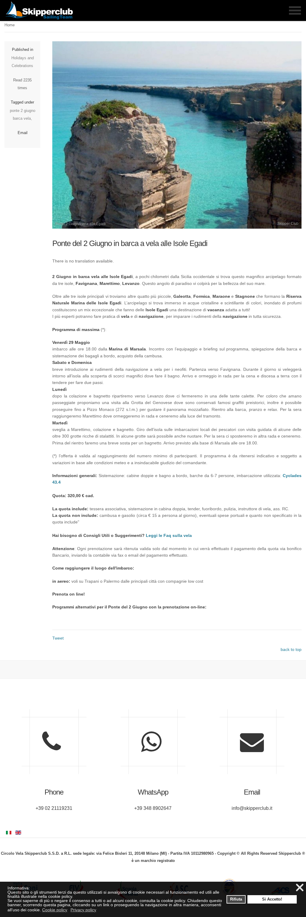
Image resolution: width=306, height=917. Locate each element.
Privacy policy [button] (83, 909)
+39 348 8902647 (153, 808)
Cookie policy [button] (54, 909)
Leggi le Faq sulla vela (169, 535)
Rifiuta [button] (236, 899)
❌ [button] (300, 887)
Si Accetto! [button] (272, 899)
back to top (291, 649)
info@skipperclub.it (252, 808)
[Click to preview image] (177, 227)
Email (22, 132)
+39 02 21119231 (54, 808)
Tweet (58, 638)
